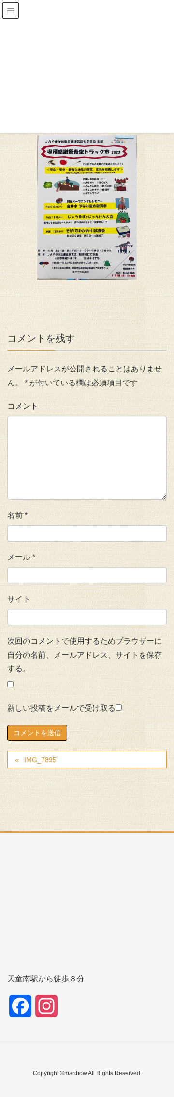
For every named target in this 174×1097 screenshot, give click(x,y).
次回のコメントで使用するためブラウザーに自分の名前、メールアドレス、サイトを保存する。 (84, 655)
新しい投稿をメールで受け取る (61, 708)
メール (21, 557)
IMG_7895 (40, 760)
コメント (22, 406)
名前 (17, 515)
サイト (18, 599)
